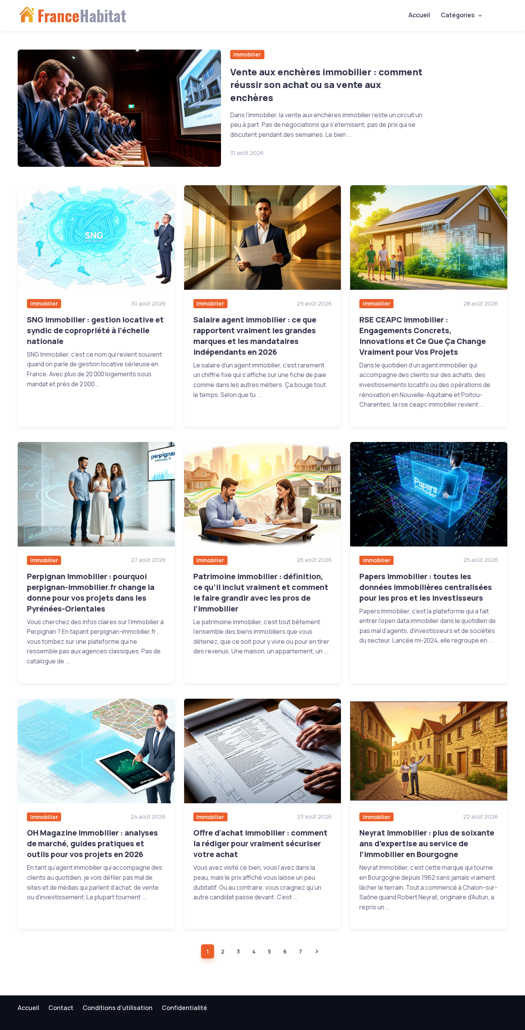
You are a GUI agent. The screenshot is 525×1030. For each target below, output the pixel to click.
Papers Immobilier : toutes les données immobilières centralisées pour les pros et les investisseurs (425, 587)
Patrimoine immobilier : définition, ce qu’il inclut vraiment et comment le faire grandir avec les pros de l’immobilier (260, 592)
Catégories (458, 15)
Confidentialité (184, 1007)
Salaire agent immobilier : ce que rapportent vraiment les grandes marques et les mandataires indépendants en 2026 (254, 335)
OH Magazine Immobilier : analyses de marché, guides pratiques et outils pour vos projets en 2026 (92, 843)
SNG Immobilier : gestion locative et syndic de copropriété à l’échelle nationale (95, 330)
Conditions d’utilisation (118, 1007)
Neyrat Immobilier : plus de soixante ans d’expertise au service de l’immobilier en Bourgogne (426, 843)
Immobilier (247, 54)
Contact (60, 1007)
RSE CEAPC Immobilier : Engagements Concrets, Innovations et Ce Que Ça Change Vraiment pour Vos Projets (422, 335)
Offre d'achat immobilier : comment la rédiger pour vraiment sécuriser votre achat (260, 843)
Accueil (419, 15)
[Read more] (119, 108)
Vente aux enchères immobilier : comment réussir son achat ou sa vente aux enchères (326, 84)
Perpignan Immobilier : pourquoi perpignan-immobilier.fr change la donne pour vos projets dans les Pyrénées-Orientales (91, 592)
